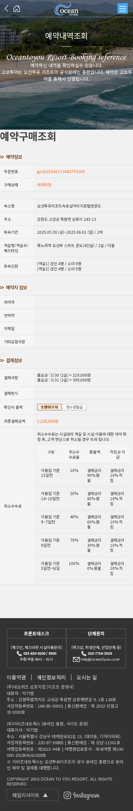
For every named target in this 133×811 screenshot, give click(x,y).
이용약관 (16, 677)
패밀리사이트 (30, 794)
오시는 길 (87, 677)
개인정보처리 (51, 677)
